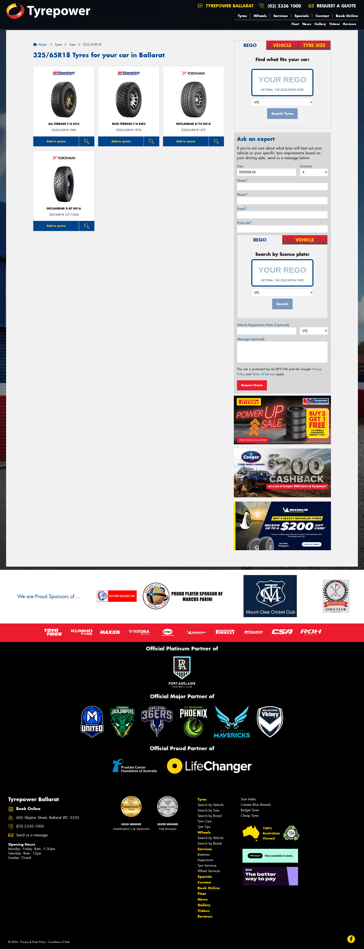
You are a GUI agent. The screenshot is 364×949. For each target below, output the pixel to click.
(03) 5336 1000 (284, 5)
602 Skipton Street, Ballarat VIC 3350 (47, 817)
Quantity (306, 166)
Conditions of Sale (59, 942)
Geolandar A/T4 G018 (193, 124)
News (306, 24)
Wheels (260, 15)
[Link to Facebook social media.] (351, 939)
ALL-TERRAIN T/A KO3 (63, 124)
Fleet (295, 24)
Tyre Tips (204, 827)
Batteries (204, 854)
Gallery (320, 24)
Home (41, 44)
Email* (242, 209)
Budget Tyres (250, 810)
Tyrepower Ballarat (228, 5)
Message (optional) (251, 339)
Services (280, 15)
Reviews (349, 24)
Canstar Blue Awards (256, 804)
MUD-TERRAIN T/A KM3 (129, 124)
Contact (322, 15)
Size (240, 166)
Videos (334, 24)
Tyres (242, 15)
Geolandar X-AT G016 (64, 208)
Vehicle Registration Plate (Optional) (263, 325)
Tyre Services (207, 865)
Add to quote (56, 141)
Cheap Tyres (249, 815)
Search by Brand (210, 816)
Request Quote (252, 385)
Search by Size (208, 810)
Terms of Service (263, 374)
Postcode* (244, 223)
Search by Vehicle (210, 805)
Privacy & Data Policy (33, 942)
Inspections (205, 860)
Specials (301, 15)
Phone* (242, 194)
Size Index (248, 799)
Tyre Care (204, 821)
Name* (242, 180)
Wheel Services (209, 871)
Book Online (347, 15)
